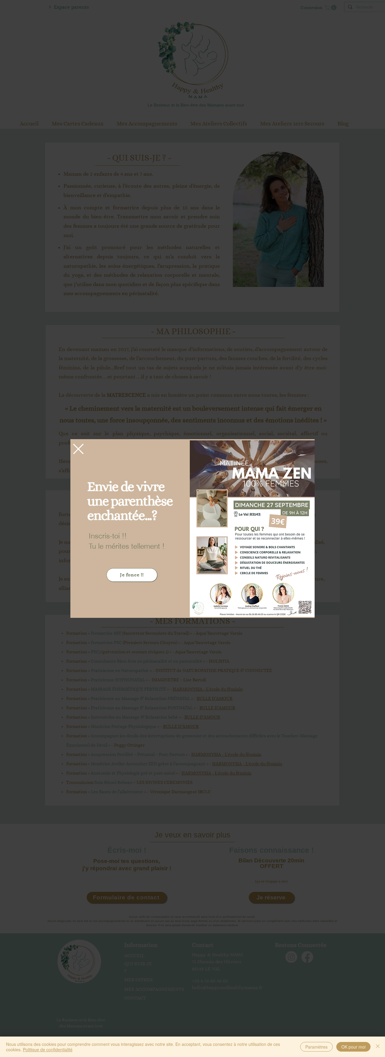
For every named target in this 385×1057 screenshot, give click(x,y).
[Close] (377, 1046)
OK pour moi (353, 1047)
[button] (78, 449)
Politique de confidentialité (47, 1049)
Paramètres (316, 1047)
